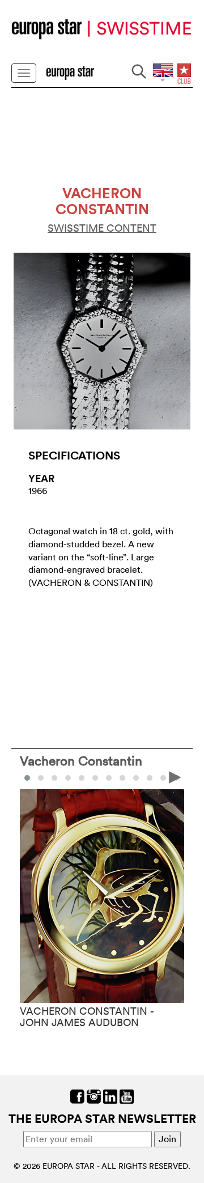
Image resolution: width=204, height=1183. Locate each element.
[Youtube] (127, 1095)
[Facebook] (77, 1095)
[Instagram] (94, 1095)
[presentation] (29, 777)
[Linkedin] (110, 1095)
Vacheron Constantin (81, 760)
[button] (41, 778)
